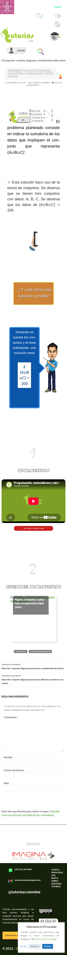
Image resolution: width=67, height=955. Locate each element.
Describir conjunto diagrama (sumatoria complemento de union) (33, 666)
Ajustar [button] (23, 946)
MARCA (54, 878)
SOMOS (54, 881)
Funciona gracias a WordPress (33, 828)
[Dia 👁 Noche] (58, 16)
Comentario (11, 717)
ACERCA (55, 870)
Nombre (8, 757)
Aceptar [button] (47, 946)
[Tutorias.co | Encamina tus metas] (18, 23)
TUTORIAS (56, 887)
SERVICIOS (56, 884)
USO (53, 875)
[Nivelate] (7, 7)
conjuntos (21, 651)
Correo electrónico (14, 770)
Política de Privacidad (11, 828)
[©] (45, 910)
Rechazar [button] (35, 946)
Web (6, 783)
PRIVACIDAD (57, 872)
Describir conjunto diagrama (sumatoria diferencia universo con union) (32, 680)
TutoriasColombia (40, 83)
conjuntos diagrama (41, 651)
